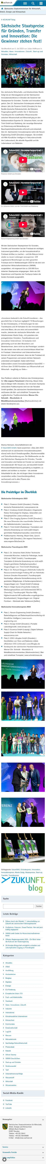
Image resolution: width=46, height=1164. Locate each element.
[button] (4, 1159)
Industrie (9, 1009)
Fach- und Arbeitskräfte (14, 997)
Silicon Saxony (11, 1055)
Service (5, 1147)
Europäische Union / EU (14, 993)
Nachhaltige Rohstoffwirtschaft (16, 1043)
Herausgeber (7, 1119)
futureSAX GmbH (9, 448)
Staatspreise (30, 872)
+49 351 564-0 (20, 1133)
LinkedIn (9, 1108)
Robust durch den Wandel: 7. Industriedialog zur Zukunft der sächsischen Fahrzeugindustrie (23, 922)
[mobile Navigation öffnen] (25, 3)
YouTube (9, 1104)
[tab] (23, 1119)
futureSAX (16, 870)
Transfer (4, 875)
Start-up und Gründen (13, 1062)
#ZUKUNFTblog (9, 20)
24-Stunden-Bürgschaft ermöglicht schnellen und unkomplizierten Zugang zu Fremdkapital (23, 947)
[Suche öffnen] (33, 3)
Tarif (7, 1070)
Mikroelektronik (11, 1039)
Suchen (39, 906)
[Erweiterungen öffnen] (41, 3)
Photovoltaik (10, 1047)
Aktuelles (4, 51)
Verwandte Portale (10, 1152)
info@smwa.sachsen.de (23, 1138)
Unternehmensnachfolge (14, 1074)
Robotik (8, 1051)
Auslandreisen (11, 974)
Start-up (39, 872)
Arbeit (8, 967)
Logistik (8, 1032)
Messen (8, 1035)
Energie (8, 986)
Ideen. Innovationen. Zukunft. (20, 51)
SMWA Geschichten (13, 1058)
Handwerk (9, 1001)
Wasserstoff (10, 1078)
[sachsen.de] (7, 2)
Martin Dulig (19, 872)
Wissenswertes (11, 1085)
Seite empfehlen (9, 1158)
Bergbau (8, 978)
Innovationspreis (7, 872)
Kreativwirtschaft (11, 1028)
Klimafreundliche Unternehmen (16, 1016)
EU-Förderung (10, 990)
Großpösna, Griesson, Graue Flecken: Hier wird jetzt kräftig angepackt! (24, 928)
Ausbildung (9, 970)
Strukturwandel (11, 1066)
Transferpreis (14, 875)
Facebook (9, 1100)
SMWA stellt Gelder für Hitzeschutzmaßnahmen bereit (23, 934)
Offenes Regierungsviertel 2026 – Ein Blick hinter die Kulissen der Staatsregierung (23, 941)
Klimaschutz (10, 1020)
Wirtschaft (13, 54)
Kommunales (10, 1024)
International (10, 1013)
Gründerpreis (26, 870)
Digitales (9, 982)
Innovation (36, 870)
